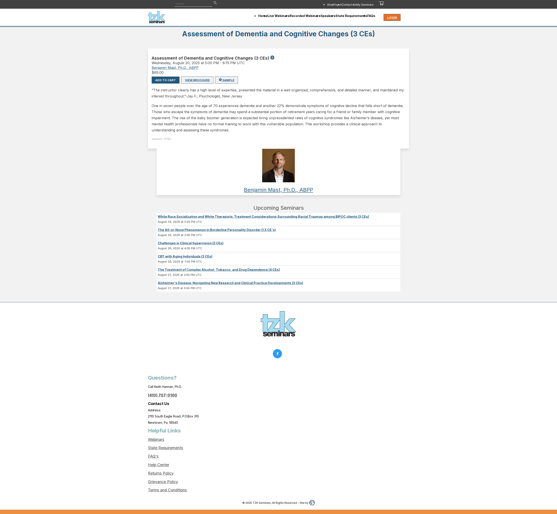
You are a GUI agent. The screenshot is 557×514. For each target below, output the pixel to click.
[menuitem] (334, 4)
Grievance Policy (163, 481)
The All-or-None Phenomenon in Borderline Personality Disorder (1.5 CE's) (217, 230)
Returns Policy (161, 473)
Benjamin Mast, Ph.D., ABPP (175, 67)
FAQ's (153, 456)
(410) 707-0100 (162, 395)
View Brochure (197, 80)
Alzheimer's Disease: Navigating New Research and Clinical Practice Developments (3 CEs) (230, 283)
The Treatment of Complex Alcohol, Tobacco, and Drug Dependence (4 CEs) (219, 269)
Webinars (156, 439)
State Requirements (165, 447)
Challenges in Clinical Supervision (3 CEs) (190, 243)
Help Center (158, 464)
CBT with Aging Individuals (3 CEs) (185, 256)
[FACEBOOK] (278, 354)
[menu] (308, 4)
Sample (228, 80)
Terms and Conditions (167, 490)
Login (392, 17)
